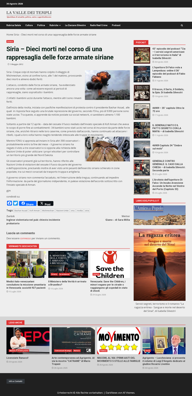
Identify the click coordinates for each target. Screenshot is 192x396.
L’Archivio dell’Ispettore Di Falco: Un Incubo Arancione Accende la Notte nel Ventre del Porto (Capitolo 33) (142, 186)
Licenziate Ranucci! (28, 340)
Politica (41, 25)
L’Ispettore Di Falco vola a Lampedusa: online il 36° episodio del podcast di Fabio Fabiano (142, 74)
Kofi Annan (35, 210)
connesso (25, 238)
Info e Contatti (15, 381)
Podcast (116, 25)
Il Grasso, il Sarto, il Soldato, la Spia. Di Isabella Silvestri (142, 93)
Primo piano (23, 351)
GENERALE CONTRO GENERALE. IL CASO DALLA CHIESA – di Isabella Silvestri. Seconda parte (142, 167)
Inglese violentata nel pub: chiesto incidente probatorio (33, 220)
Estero (10, 41)
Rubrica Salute (13, 25)
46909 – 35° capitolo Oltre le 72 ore (142, 111)
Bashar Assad (21, 210)
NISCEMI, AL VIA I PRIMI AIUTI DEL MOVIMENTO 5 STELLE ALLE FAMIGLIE (118, 340)
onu (73, 210)
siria (87, 210)
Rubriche (54, 25)
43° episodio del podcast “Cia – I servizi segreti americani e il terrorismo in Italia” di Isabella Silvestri (142, 55)
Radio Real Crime (98, 25)
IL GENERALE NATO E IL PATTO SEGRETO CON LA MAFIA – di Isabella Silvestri (142, 130)
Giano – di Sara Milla (117, 218)
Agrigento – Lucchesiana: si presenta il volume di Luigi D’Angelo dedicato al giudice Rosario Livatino (164, 340)
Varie (148, 351)
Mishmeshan (48, 210)
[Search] (182, 25)
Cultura (29, 25)
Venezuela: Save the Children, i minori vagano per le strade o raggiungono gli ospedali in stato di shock (110, 264)
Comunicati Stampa (63, 351)
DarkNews (111, 392)
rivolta (80, 210)
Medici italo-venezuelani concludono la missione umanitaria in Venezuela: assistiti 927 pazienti (26, 264)
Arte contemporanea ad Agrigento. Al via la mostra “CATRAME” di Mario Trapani (73, 340)
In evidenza (64, 274)
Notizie (13, 351)
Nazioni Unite (62, 210)
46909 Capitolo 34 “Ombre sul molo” (142, 149)
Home (9, 34)
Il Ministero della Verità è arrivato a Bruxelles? (68, 264)
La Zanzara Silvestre (75, 25)
